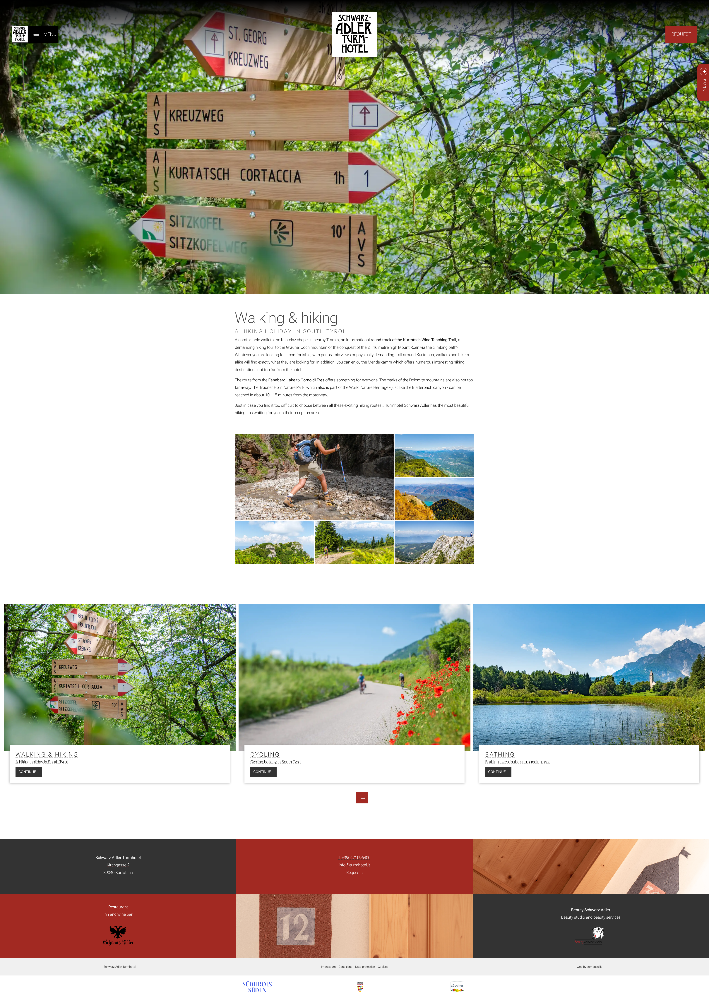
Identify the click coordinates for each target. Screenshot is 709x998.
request (681, 34)
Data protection (365, 966)
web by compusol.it (589, 966)
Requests (354, 872)
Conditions (345, 966)
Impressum (328, 966)
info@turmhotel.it (354, 864)
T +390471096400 (354, 857)
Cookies (383, 966)
